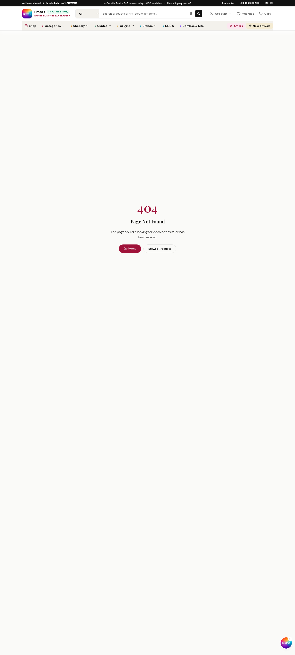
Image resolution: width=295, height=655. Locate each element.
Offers (238, 26)
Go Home (130, 248)
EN (266, 3)
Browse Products (160, 248)
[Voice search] (191, 13)
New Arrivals (261, 26)
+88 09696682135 (249, 3)
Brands (146, 26)
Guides (100, 26)
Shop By (77, 26)
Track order (228, 3)
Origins (123, 26)
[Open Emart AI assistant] (286, 643)
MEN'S (168, 26)
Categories (51, 26)
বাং (271, 3)
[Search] (198, 13)
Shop (32, 26)
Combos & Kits (192, 26)
